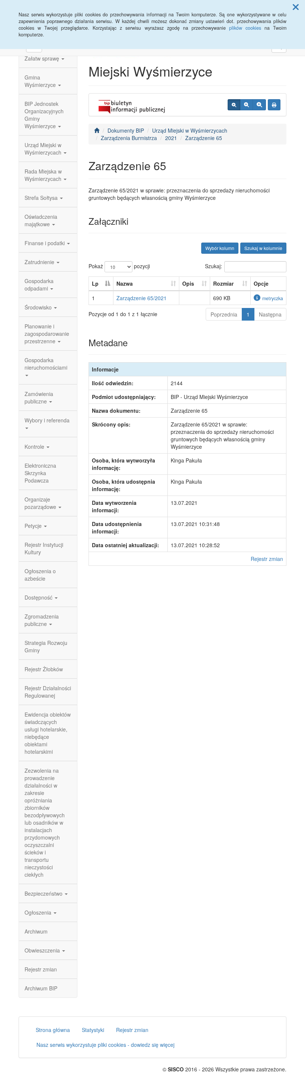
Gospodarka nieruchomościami (46, 363)
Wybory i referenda (47, 420)
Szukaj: (213, 266)
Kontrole (35, 446)
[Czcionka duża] (259, 104)
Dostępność (39, 597)
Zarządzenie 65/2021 (141, 298)
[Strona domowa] (96, 130)
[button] (295, 6)
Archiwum (36, 931)
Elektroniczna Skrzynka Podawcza (40, 473)
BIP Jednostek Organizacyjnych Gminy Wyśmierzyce (44, 115)
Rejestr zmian (41, 969)
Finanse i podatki (45, 243)
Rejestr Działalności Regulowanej (48, 691)
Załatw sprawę (43, 58)
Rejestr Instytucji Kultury (44, 548)
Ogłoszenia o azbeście (40, 574)
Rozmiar (223, 283)
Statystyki (93, 1029)
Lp (95, 283)
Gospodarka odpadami (39, 284)
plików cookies (245, 28)
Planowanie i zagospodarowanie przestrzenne (47, 333)
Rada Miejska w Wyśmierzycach (44, 175)
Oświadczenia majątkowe (41, 220)
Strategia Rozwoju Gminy (46, 646)
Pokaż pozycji (119, 266)
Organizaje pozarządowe (41, 503)
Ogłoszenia (39, 912)
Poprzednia (224, 314)
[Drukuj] (274, 104)
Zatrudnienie (40, 262)
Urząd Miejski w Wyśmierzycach (44, 148)
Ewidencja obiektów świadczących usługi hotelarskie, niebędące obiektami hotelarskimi (48, 733)
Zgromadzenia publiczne (42, 620)
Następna (270, 314)
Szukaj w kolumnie (263, 248)
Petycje (34, 525)
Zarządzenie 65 (203, 138)
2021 (171, 138)
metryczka (272, 298)
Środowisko (39, 307)
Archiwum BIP (41, 988)
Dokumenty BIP (125, 130)
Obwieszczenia (43, 950)
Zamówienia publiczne (39, 397)
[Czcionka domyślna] (234, 104)
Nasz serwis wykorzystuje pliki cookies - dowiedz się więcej (105, 1044)
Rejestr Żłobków (44, 669)
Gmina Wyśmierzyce (41, 81)
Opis (188, 283)
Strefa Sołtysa (42, 197)
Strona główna (53, 1029)
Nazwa (124, 283)
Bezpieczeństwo (44, 893)
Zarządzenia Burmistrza (129, 138)
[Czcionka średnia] (246, 104)
